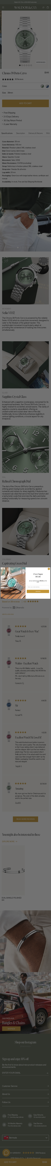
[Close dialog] (49, 569)
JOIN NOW (38, 591)
